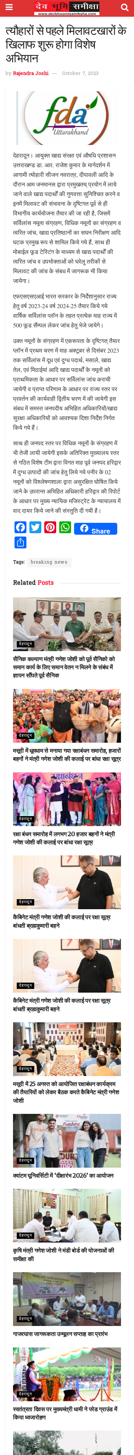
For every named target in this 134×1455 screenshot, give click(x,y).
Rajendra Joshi (30, 73)
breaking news (49, 562)
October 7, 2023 (80, 73)
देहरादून (25, 644)
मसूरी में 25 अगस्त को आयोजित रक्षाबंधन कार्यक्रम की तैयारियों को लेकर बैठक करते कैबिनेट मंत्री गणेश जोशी (66, 1092)
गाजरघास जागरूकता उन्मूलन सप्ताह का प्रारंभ (60, 1333)
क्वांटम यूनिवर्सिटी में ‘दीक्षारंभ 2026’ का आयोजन (63, 1175)
